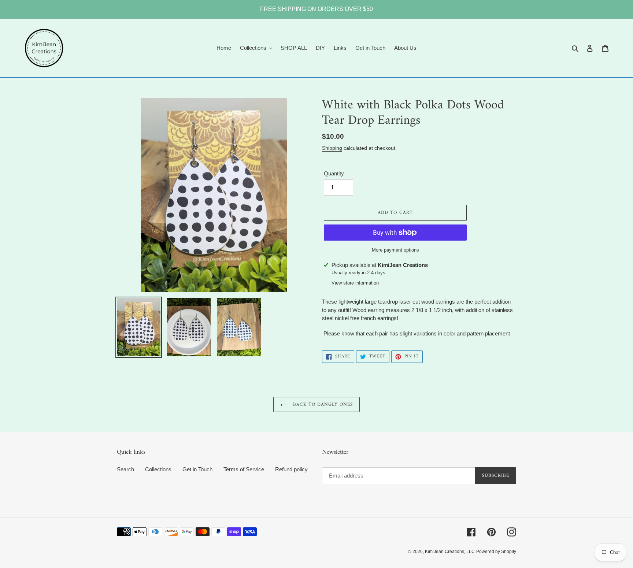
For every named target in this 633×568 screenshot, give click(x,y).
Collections (158, 469)
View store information (355, 283)
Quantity (334, 173)
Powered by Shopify (496, 551)
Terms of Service (243, 469)
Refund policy (291, 469)
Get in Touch (197, 469)
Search (125, 469)
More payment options (395, 250)
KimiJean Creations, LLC (450, 551)
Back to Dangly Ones (322, 404)
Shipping (332, 148)
